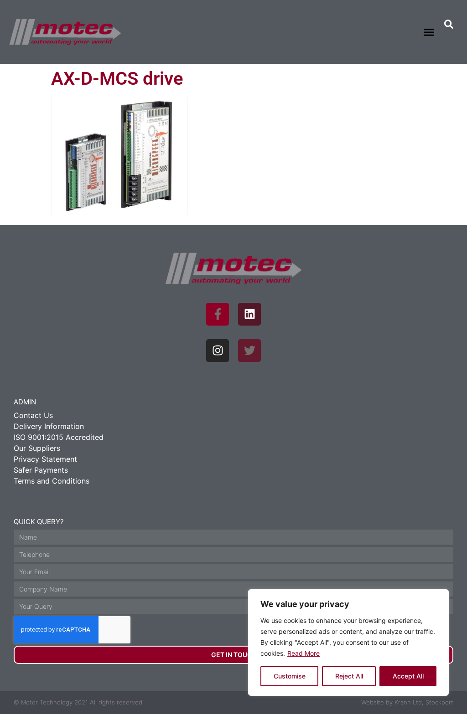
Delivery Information (49, 426)
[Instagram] (217, 350)
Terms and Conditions (51, 480)
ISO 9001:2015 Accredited (59, 437)
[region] (348, 642)
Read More (303, 653)
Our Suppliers (37, 448)
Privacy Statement (45, 459)
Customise (290, 676)
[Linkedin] (249, 314)
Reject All (349, 676)
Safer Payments (41, 469)
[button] (429, 32)
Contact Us (33, 415)
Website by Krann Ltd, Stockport (407, 702)
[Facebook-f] (217, 314)
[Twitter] (249, 350)
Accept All (408, 676)
